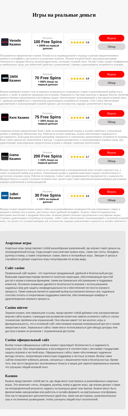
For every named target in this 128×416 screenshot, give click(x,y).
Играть (111, 38)
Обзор (112, 46)
